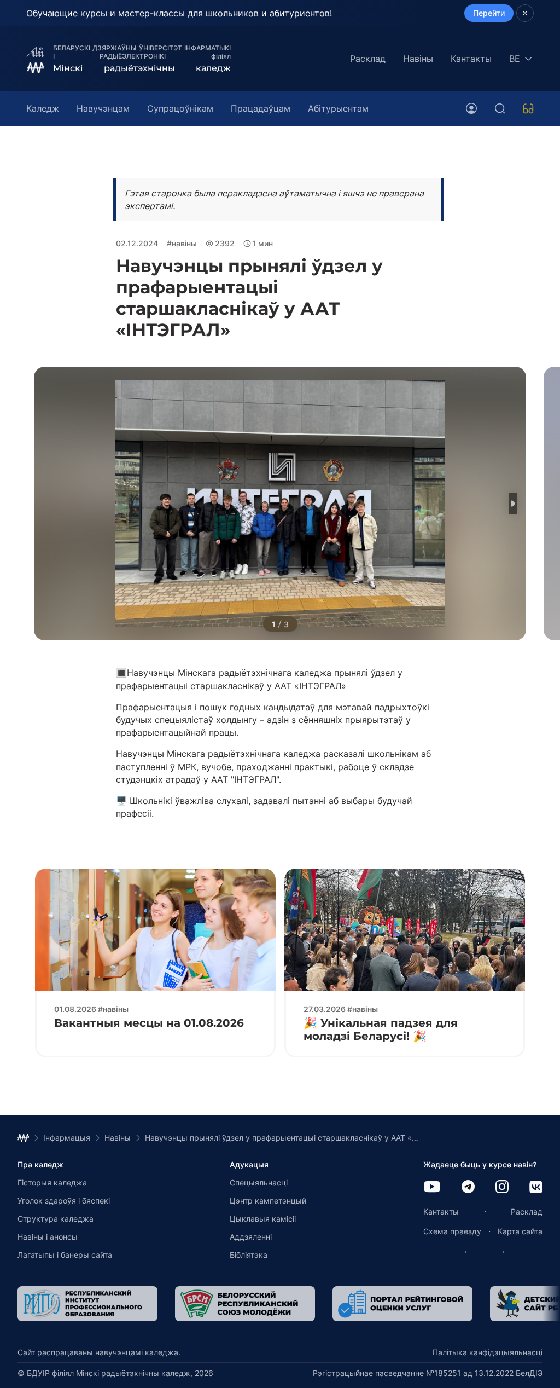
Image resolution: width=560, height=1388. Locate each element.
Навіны (418, 58)
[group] (88, 1303)
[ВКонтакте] (535, 1188)
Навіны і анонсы (48, 1236)
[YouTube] (432, 1187)
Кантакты (471, 58)
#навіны (182, 243)
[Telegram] (468, 1187)
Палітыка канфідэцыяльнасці (487, 1352)
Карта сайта (520, 1231)
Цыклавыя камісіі (263, 1218)
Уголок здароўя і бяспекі (64, 1200)
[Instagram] (502, 1187)
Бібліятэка (248, 1254)
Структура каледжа (56, 1218)
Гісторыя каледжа (52, 1182)
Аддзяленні (251, 1236)
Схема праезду (452, 1231)
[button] (513, 503)
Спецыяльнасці (259, 1182)
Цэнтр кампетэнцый (268, 1200)
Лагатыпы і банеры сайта (65, 1254)
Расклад (368, 58)
